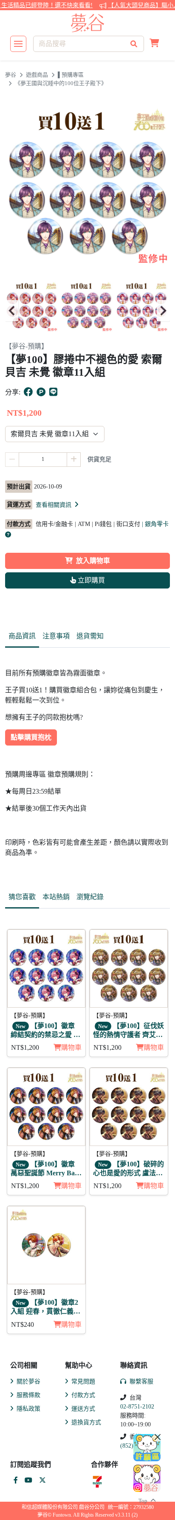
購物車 (71, 1047)
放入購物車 (93, 560)
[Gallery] (87, 310)
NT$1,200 (25, 1047)
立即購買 (90, 580)
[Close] (157, 1437)
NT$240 (22, 1324)
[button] (154, 44)
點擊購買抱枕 (31, 737)
